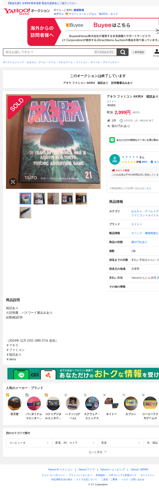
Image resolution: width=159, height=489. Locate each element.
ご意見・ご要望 (109, 479)
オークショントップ (13, 62)
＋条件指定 (138, 52)
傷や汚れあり (139, 242)
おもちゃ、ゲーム (36, 62)
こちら (147, 188)
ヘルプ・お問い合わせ (132, 479)
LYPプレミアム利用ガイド (123, 475)
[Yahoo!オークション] (27, 9)
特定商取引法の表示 (61, 479)
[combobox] (48, 52)
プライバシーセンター (80, 475)
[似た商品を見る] (13, 182)
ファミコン (81, 62)
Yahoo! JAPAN (139, 469)
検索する (123, 52)
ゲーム (52, 62)
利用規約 (100, 475)
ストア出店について (86, 479)
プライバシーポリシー (53, 475)
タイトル (95, 62)
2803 (144, 162)
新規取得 (79, 10)
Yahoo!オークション (60, 469)
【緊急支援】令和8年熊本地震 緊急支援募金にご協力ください (42, 3)
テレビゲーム (66, 62)
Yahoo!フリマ (86, 469)
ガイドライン (147, 475)
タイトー (111, 101)
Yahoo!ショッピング (112, 469)
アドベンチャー (111, 62)
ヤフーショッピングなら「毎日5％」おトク (93, 13)
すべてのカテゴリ (104, 52)
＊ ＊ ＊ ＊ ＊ (130, 157)
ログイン (59, 13)
